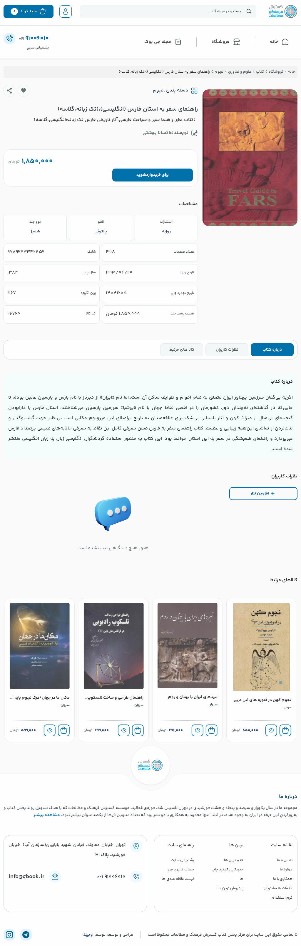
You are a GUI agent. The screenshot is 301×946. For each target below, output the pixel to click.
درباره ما (286, 869)
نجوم (158, 90)
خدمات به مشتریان (278, 888)
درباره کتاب (272, 350)
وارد (149, 175)
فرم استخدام (282, 898)
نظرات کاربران (227, 350)
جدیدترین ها (233, 860)
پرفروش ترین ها (230, 888)
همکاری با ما (282, 879)
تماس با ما (284, 860)
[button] (23, 90)
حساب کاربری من (181, 869)
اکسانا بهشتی (156, 132)
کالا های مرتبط (181, 350)
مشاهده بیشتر (47, 815)
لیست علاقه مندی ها (178, 879)
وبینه (87, 934)
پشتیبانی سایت (182, 860)
